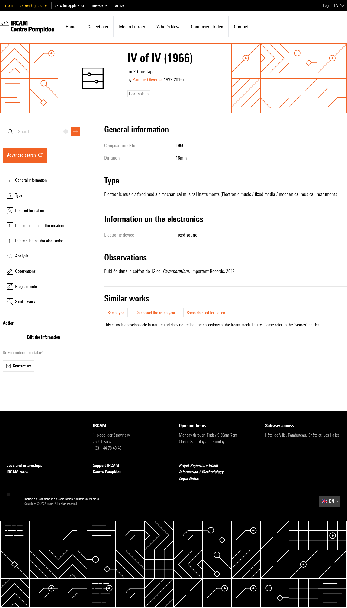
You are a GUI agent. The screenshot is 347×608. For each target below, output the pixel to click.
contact (241, 27)
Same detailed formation (206, 312)
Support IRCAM (106, 465)
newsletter (100, 5)
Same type (116, 312)
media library (132, 27)
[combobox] (43, 131)
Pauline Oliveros (147, 79)
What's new (168, 27)
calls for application (70, 5)
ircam (8, 5)
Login (327, 5)
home (71, 27)
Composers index (207, 27)
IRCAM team (17, 472)
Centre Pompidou (107, 472)
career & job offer (34, 5)
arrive (119, 5)
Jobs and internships (24, 465)
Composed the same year (155, 312)
